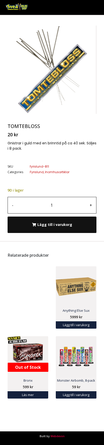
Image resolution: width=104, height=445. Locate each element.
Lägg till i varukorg (54, 224)
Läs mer (28, 394)
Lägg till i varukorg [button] (76, 325)
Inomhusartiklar (57, 172)
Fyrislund (37, 172)
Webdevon (57, 436)
